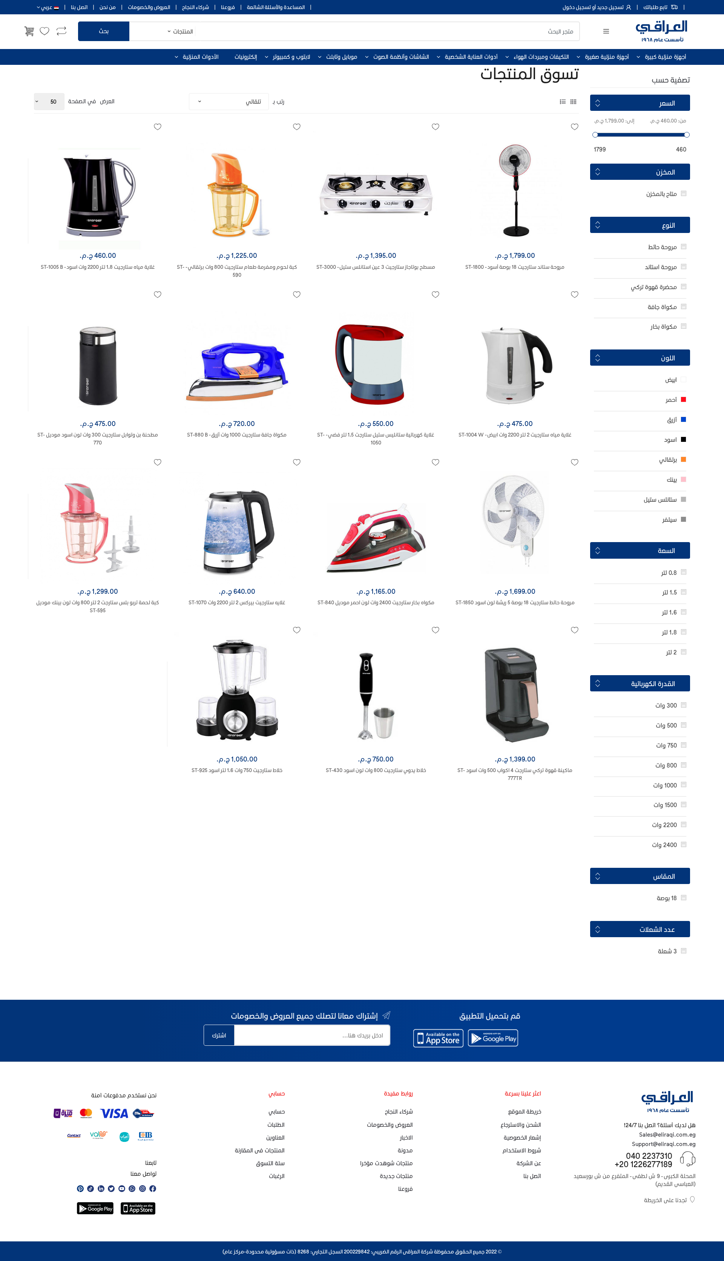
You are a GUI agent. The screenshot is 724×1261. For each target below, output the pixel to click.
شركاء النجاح (195, 7)
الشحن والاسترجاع (521, 1124)
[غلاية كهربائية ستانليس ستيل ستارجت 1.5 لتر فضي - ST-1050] (376, 354)
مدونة (405, 1150)
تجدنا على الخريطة (665, 1200)
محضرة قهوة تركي (654, 286)
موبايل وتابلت (341, 56)
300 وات (666, 705)
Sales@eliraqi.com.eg (667, 1134)
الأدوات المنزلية (201, 56)
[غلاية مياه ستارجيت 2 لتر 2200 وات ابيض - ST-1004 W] (515, 354)
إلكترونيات (246, 56)
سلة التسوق (270, 1163)
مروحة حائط (662, 246)
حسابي (276, 1111)
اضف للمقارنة (95, 650)
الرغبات (277, 1175)
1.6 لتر (669, 612)
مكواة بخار (664, 326)
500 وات (666, 725)
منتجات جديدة (396, 1175)
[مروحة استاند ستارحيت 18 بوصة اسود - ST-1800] (515, 187)
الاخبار (406, 1137)
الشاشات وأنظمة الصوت (401, 56)
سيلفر (670, 519)
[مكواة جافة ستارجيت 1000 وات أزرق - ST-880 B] (237, 354)
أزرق (672, 419)
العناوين (275, 1137)
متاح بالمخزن (661, 193)
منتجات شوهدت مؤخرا (386, 1163)
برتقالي (668, 459)
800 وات (666, 765)
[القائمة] (563, 101)
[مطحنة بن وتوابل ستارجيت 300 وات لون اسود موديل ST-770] (98, 354)
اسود (670, 439)
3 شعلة (667, 951)
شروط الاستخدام (522, 1150)
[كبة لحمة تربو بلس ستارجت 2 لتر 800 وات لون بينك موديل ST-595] (98, 522)
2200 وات (664, 824)
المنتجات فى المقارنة (260, 1150)
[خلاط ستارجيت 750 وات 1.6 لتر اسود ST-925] (237, 690)
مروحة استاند (661, 266)
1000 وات (665, 785)
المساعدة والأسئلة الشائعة (276, 7)
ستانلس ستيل (660, 499)
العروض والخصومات (149, 7)
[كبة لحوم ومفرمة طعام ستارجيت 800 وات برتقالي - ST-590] (237, 187)
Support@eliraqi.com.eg (664, 1143)
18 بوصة (667, 897)
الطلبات (276, 1124)
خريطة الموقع (524, 1111)
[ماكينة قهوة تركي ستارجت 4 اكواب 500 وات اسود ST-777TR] (515, 690)
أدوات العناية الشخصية (471, 56)
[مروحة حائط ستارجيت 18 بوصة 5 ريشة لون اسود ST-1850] (515, 522)
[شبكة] (573, 101)
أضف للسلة (98, 632)
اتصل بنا (79, 7)
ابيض (671, 379)
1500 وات (665, 804)
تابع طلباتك (655, 7)
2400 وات (664, 844)
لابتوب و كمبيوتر (291, 56)
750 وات (666, 745)
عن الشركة (529, 1163)
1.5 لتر (670, 592)
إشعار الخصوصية (522, 1137)
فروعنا (228, 7)
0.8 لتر (669, 572)
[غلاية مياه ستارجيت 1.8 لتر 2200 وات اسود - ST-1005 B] (98, 187)
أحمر (671, 399)
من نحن (108, 7)
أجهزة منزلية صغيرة (607, 56)
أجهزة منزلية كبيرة (665, 56)
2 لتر (671, 652)
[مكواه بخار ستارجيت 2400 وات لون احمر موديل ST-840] (376, 522)
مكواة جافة (662, 306)
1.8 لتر (669, 632)
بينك (672, 479)
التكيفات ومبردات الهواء (541, 56)
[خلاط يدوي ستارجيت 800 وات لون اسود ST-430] (376, 690)
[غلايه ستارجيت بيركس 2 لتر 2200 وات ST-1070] (237, 522)
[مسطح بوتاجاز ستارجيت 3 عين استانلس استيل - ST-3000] (376, 187)
